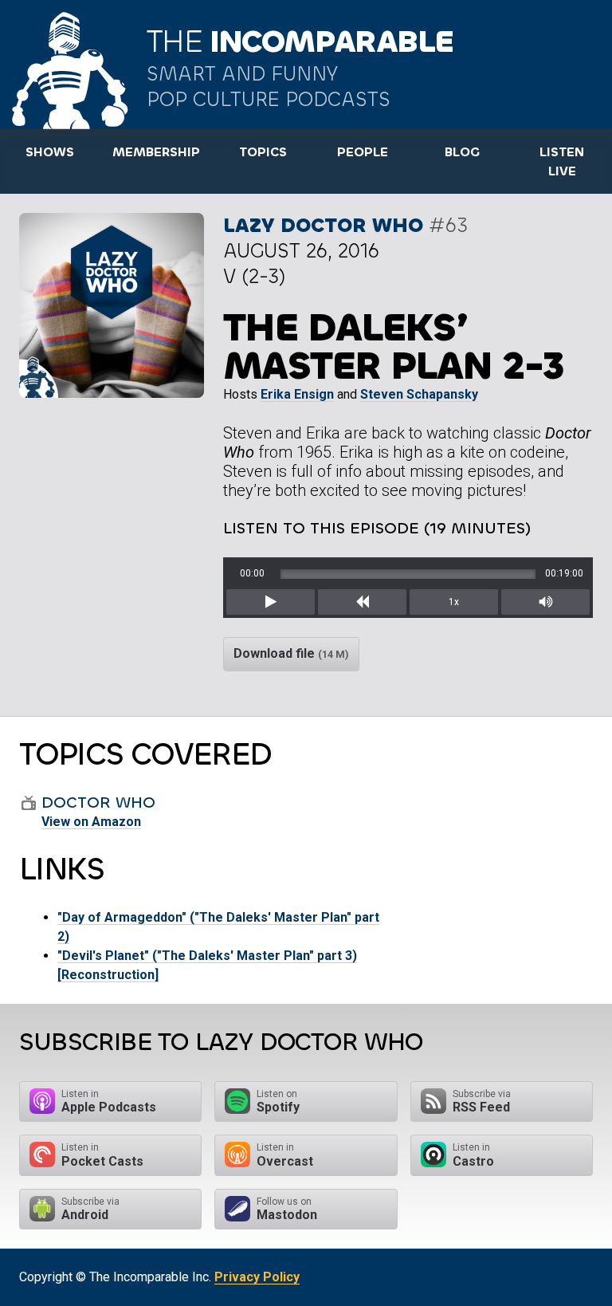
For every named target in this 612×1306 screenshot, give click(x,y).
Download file (291, 653)
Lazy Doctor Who (323, 225)
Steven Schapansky (419, 394)
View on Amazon (91, 821)
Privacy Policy (257, 1276)
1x (454, 602)
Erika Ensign (297, 394)
